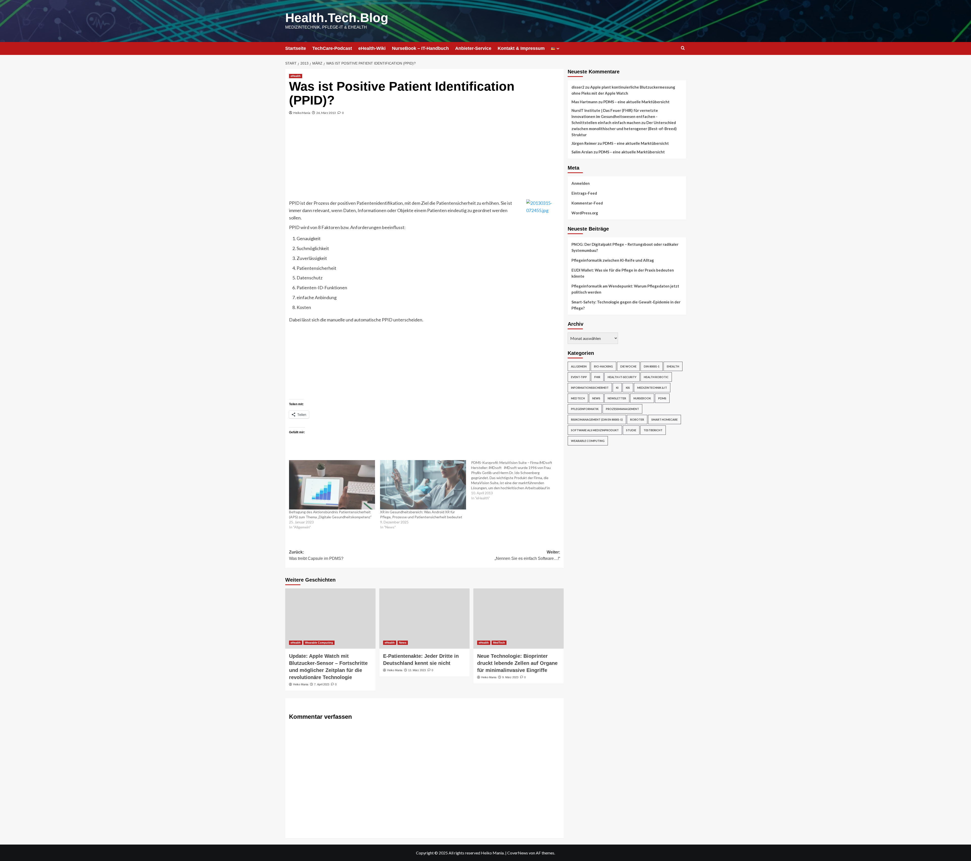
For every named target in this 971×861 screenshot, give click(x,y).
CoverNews (517, 852)
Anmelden (580, 183)
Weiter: (527, 555)
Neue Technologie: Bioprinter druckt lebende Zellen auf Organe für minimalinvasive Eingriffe (517, 663)
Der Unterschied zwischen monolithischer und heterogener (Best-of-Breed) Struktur (624, 128)
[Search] (683, 48)
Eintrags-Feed (584, 193)
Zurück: (316, 555)
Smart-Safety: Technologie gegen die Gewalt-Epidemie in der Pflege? (625, 305)
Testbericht (653, 430)
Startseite (295, 48)
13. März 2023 (417, 670)
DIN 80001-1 (651, 366)
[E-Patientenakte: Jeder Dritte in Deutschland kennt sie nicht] (424, 618)
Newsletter (617, 398)
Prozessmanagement (622, 409)
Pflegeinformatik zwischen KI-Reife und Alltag (612, 260)
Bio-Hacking (603, 366)
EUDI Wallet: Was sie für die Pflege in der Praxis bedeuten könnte (622, 273)
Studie (631, 430)
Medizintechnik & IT (652, 387)
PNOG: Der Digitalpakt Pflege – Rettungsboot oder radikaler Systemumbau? (624, 247)
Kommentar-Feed (587, 203)
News (402, 642)
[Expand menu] (558, 48)
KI (617, 387)
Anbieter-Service (473, 48)
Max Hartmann (584, 101)
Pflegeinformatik (585, 409)
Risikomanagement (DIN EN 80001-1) (597, 419)
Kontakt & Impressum (521, 48)
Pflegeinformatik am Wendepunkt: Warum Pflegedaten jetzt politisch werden (625, 289)
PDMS (662, 398)
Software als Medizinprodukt (595, 430)
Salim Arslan (582, 152)
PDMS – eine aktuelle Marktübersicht (636, 101)
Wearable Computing (319, 642)
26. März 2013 (326, 113)
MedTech (499, 642)
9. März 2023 (510, 677)
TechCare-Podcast (332, 48)
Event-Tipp (579, 377)
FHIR (597, 377)
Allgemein (579, 366)
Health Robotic (656, 377)
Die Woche (628, 366)
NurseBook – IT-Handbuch (420, 48)
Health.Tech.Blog (336, 18)
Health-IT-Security (622, 377)
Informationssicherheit (590, 387)
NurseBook (642, 398)
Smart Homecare (664, 419)
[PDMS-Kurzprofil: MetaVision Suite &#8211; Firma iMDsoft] (516, 480)
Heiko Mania (301, 113)
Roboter (637, 419)
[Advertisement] (424, 161)
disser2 (577, 87)
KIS (628, 387)
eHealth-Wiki (372, 48)
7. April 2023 (321, 684)
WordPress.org (584, 213)
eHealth (296, 75)
